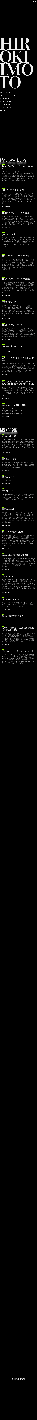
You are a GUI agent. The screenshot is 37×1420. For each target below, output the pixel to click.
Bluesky (6, 107)
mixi (3, 111)
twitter (5, 92)
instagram (7, 95)
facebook (7, 101)
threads (6, 98)
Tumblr (5, 104)
